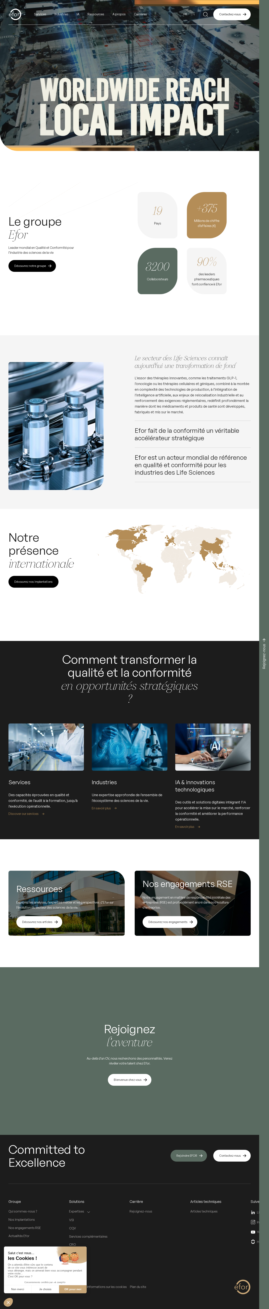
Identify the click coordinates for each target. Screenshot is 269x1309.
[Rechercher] (206, 14)
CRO (72, 1244)
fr (185, 14)
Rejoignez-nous (141, 1211)
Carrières (140, 14)
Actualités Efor (18, 1236)
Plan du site (138, 1287)
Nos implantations (21, 1220)
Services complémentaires (88, 1236)
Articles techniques (204, 1211)
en (193, 14)
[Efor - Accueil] (21, 14)
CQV (72, 1228)
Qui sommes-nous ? (22, 1211)
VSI (71, 1220)
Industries (61, 14)
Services (40, 14)
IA (78, 14)
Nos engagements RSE (24, 1228)
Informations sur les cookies (107, 1287)
